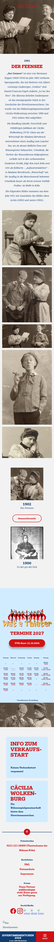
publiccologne (27, 890)
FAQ (27, 864)
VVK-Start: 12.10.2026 (27, 643)
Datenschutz (27, 869)
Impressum (27, 874)
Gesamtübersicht (27, 519)
